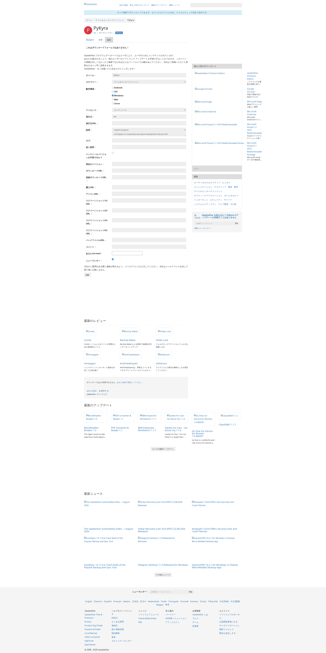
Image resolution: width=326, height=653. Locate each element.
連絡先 (115, 625)
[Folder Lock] (164, 331)
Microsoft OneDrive (251, 113)
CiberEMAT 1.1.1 (227, 424)
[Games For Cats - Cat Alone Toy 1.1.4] (176, 417)
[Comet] (90, 331)
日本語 (135, 601)
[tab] (90, 40)
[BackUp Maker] (130, 331)
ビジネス (226, 182)
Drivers (88, 621)
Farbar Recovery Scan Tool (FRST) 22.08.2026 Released (161, 530)
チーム (195, 622)
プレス (195, 618)
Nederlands (153, 601)
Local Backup (91, 633)
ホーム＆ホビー (231, 195)
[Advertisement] (136, 296)
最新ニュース (174, 5)
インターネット (201, 199)
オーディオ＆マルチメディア (207, 182)
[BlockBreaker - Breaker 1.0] (95, 417)
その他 (233, 204)
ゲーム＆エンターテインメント (208, 191)
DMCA (115, 617)
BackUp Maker (128, 340)
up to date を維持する (98, 390)
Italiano (126, 601)
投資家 (195, 626)
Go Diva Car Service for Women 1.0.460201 (202, 434)
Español (108, 601)
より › (196, 168)
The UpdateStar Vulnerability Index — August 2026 (108, 530)
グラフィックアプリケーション (208, 195)
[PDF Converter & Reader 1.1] (122, 417)
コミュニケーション (203, 187)
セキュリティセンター (122, 640)
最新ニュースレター (202, 228)
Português (173, 601)
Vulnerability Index (147, 618)
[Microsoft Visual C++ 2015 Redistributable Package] (220, 143)
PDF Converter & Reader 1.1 (120, 429)
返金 (114, 637)
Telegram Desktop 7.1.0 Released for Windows (163, 564)
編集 (109, 39)
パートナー (170, 614)
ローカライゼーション (229, 625)
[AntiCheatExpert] (131, 354)
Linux (117, 103)
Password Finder (93, 629)
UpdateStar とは (200, 614)
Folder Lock (162, 340)
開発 (230, 187)
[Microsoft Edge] (204, 101)
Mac (116, 99)
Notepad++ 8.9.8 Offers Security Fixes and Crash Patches (214, 530)
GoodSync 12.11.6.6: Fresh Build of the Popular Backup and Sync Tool (104, 566)
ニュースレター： (140, 591)
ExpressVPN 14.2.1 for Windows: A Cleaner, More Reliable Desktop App (215, 566)
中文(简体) (224, 601)
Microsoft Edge (254, 101)
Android (118, 87)
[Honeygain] (92, 354)
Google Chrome (251, 90)
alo (94, 32)
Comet (87, 340)
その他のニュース (163, 574)
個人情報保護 (118, 629)
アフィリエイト (172, 622)
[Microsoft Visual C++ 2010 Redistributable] (216, 124)
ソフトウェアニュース (148, 614)
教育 (236, 187)
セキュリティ (216, 199)
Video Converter (92, 637)
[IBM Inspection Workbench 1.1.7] (149, 417)
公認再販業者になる (228, 621)
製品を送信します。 (228, 633)
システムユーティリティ (205, 204)
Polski (164, 601)
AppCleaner (90, 644)
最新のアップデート (159, 5)
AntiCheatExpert (129, 363)
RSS (140, 622)
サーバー (228, 199)
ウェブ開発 (223, 204)
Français (117, 601)
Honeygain (90, 363)
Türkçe (203, 601)
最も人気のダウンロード (140, 5)
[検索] (239, 5)
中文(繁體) (235, 601)
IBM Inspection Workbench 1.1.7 (147, 429)
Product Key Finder (94, 625)
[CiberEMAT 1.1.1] (229, 415)
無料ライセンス (226, 629)
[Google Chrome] (204, 88)
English (88, 601)
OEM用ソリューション (175, 618)
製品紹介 (90, 39)
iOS (116, 91)
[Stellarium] (164, 354)
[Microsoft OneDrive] (206, 111)
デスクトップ (220, 187)
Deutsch (98, 601)
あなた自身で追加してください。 (130, 382)
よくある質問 (118, 621)
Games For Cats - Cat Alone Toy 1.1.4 (176, 429)
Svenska (194, 601)
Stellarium (161, 363)
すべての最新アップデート (163, 449)
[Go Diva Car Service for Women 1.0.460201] (203, 418)
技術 (101, 39)
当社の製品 (123, 5)
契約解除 (116, 633)
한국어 (143, 601)
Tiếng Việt (213, 601)
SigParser (89, 640)
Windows (118, 95)
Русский (184, 601)
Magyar (160, 604)
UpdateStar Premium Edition (252, 76)
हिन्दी (167, 604)
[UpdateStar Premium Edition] (210, 73)
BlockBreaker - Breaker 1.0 (92, 429)
